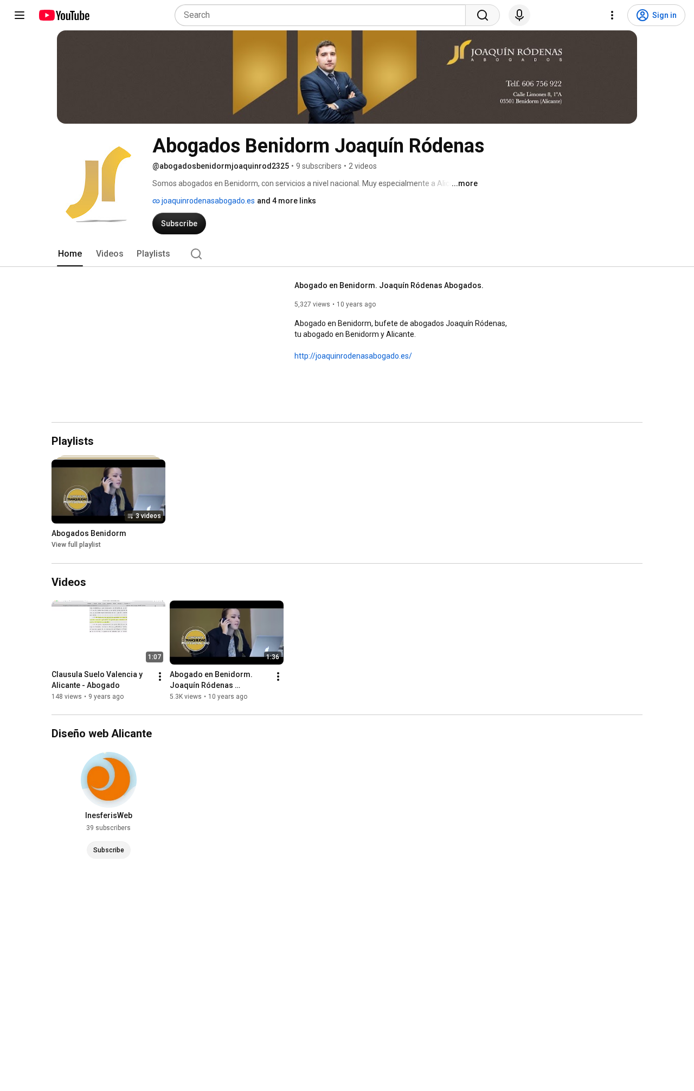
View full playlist (76, 545)
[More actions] (160, 676)
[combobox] (323, 15)
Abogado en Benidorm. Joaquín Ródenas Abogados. (389, 285)
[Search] (482, 15)
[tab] (70, 254)
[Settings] (612, 15)
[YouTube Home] (63, 15)
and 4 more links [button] (286, 200)
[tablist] (347, 254)
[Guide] (19, 15)
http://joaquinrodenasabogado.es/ (353, 356)
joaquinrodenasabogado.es (207, 200)
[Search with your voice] (519, 15)
